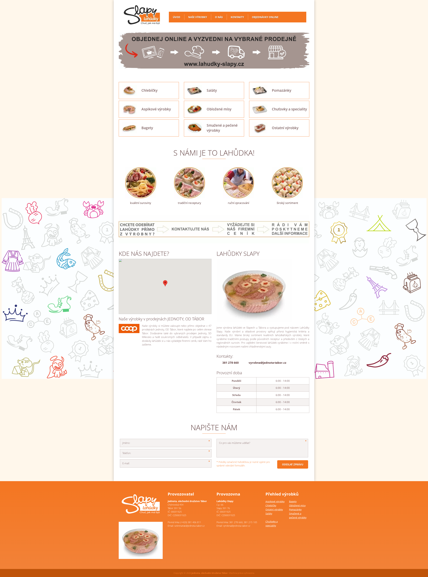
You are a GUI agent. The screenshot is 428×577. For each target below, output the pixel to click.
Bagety (293, 501)
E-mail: (126, 463)
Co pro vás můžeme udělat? (234, 443)
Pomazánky (295, 509)
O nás (219, 17)
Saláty (268, 513)
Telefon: (126, 453)
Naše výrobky (197, 17)
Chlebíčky (270, 505)
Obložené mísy (297, 505)
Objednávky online (265, 17)
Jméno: (126, 443)
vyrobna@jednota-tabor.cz (267, 363)
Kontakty (237, 17)
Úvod (176, 17)
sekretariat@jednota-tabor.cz (189, 525)
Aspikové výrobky (275, 501)
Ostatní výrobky (274, 509)
